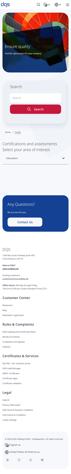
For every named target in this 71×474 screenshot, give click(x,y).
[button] (47, 4)
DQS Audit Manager (11, 368)
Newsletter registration (13, 315)
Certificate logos (10, 378)
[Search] (38, 4)
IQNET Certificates (10, 373)
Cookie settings (9, 420)
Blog (4, 310)
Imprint (5, 400)
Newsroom (7, 305)
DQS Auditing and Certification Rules (19, 331)
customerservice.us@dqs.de (15, 278)
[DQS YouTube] (42, 459)
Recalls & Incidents (11, 336)
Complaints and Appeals (13, 341)
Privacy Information (11, 405)
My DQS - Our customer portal (16, 363)
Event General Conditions (14, 415)
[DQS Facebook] (19, 459)
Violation (6, 346)
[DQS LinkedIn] (30, 459)
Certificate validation (11, 383)
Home (8, 132)
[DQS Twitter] (7, 459)
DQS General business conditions (17, 410)
